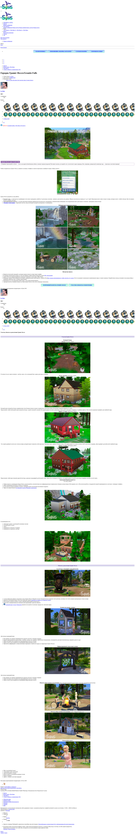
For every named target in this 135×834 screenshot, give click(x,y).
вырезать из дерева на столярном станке (41, 600)
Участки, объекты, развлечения (81, 285)
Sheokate (8, 810)
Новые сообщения (7, 25)
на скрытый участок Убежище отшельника (26, 487)
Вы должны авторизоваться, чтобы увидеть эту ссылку (61, 278)
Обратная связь (7, 799)
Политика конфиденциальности (11, 801)
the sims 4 (15, 80)
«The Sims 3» (13, 30)
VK (4, 35)
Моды (4, 31)
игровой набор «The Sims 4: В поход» (17, 125)
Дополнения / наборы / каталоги (60, 51)
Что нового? (6, 26)
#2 (3, 329)
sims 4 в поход (9, 80)
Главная (5, 804)
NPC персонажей (48, 275)
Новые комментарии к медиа (26, 27)
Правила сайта (6, 800)
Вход (2, 45)
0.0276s (8, 818)
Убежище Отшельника (9, 202)
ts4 (18, 80)
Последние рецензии (8, 32)
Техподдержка (40, 51)
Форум (5, 23)
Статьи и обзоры (81, 51)
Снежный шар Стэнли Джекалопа (13, 604)
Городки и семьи (96, 51)
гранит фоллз (30, 80)
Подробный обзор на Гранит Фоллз (54, 285)
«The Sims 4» (6, 30)
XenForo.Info (11, 809)
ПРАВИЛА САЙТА (8, 22)
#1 (3, 122)
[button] (4, 28)
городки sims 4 (23, 80)
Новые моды (36, 27)
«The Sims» (25, 30)
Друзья (5, 34)
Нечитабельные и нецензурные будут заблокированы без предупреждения (56, 824)
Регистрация (4, 47)
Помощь (5, 803)
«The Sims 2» (19, 30)
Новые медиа (15, 27)
